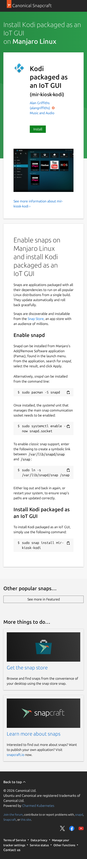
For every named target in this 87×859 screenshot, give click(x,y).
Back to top (13, 782)
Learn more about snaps (33, 734)
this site (26, 819)
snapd (79, 814)
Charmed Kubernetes (38, 805)
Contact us (11, 850)
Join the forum (13, 814)
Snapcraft (9, 819)
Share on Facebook (71, 828)
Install (37, 129)
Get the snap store (27, 667)
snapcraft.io (15, 755)
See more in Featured (43, 599)
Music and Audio (42, 113)
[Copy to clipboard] (68, 392)
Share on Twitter (62, 828)
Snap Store (36, 319)
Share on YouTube (81, 828)
